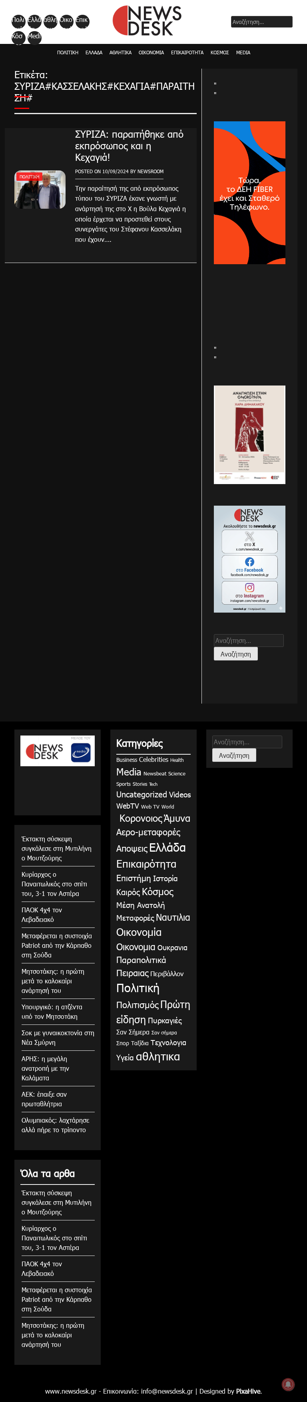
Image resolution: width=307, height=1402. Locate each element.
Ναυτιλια (173, 917)
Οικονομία (66, 22)
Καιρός (128, 891)
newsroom (150, 171)
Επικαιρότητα (82, 22)
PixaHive (248, 1391)
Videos (180, 794)
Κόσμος (17, 38)
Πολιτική (18, 22)
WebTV (127, 805)
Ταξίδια (140, 1043)
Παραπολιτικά (141, 959)
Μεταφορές (135, 917)
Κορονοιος (139, 817)
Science (176, 773)
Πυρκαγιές (164, 1020)
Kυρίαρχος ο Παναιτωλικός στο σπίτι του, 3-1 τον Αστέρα (54, 884)
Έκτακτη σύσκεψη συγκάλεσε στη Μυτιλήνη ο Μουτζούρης (57, 848)
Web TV (150, 806)
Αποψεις (131, 847)
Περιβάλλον (166, 973)
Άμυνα (177, 817)
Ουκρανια (172, 947)
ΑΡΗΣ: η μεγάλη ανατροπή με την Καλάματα (45, 1068)
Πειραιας (132, 972)
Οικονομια (135, 946)
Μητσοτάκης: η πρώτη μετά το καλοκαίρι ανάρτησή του (53, 981)
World (167, 806)
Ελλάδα (34, 22)
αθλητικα (51, 22)
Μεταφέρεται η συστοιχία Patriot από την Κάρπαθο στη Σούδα (57, 945)
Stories (140, 784)
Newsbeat (155, 773)
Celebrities (153, 759)
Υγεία (125, 1057)
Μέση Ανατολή (140, 905)
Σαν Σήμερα (133, 1032)
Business (126, 759)
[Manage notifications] (288, 1384)
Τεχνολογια (168, 1042)
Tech (153, 784)
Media (34, 38)
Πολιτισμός (137, 1004)
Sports (123, 784)
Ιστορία (165, 878)
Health (177, 760)
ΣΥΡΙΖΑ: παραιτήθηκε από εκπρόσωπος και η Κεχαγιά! (129, 145)
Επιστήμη (133, 877)
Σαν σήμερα (164, 1032)
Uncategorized (141, 794)
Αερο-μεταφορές (148, 831)
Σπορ (122, 1043)
